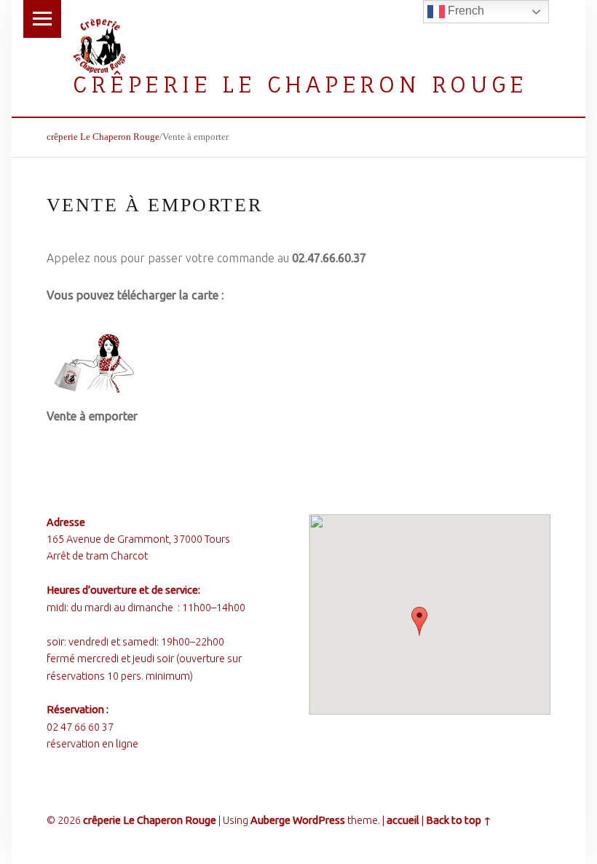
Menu (42, 19)
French (464, 10)
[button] (419, 621)
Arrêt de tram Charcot (97, 556)
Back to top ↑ (458, 820)
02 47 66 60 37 (80, 727)
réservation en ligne (92, 744)
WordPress (319, 820)
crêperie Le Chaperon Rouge (300, 84)
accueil (403, 820)
